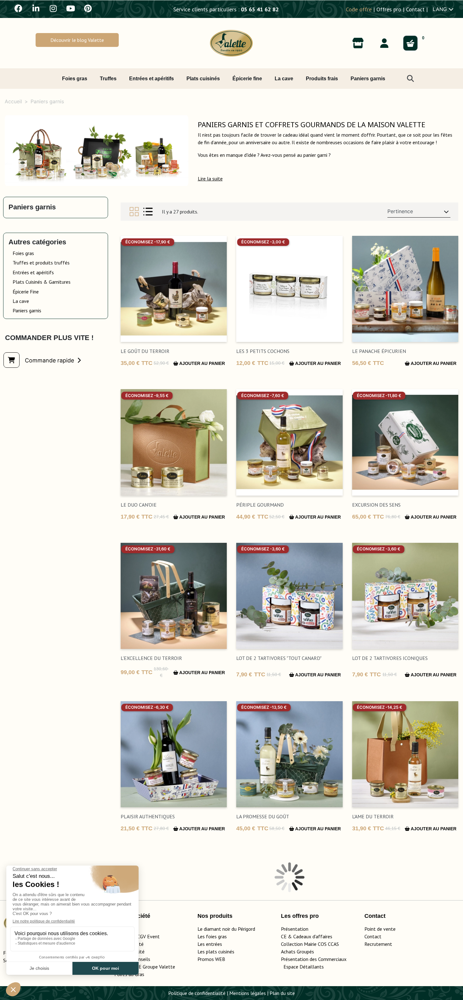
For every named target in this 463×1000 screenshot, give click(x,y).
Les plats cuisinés (215, 951)
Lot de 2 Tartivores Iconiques (390, 658)
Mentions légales (247, 993)
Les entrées (209, 944)
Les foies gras (212, 936)
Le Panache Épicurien (379, 351)
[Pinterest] (88, 8)
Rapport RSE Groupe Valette (152, 966)
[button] (77, 40)
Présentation (294, 929)
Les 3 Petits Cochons (262, 351)
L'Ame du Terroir (373, 816)
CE (284, 936)
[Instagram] (53, 8)
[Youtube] (70, 8)
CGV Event (148, 936)
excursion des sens (376, 505)
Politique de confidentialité (197, 993)
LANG (441, 9)
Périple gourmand (260, 505)
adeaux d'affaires (314, 936)
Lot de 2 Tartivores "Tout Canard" (279, 658)
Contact (415, 9)
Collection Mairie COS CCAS (310, 944)
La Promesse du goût (262, 816)
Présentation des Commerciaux (315, 959)
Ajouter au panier (201, 363)
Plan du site (282, 993)
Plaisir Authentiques (148, 816)
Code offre (359, 9)
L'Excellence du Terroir (151, 658)
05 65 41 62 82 (260, 9)
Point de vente (380, 929)
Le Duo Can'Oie (139, 505)
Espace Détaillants (303, 966)
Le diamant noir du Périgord (226, 929)
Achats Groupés (297, 951)
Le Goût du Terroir (145, 351)
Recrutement (378, 944)
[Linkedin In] (36, 8)
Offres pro (388, 9)
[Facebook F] (18, 8)
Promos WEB (211, 959)
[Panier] (410, 43)
